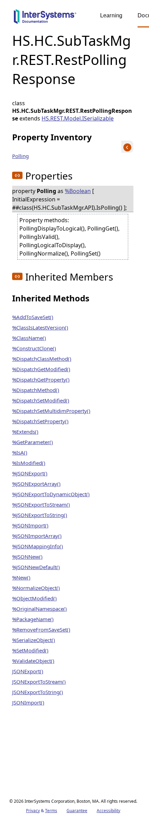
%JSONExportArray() (36, 483)
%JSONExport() (29, 473)
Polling (20, 155)
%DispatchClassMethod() (41, 358)
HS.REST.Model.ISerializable (78, 118)
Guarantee (77, 811)
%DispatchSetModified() (40, 400)
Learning (111, 15)
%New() (21, 577)
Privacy (33, 811)
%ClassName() (29, 337)
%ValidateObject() (33, 660)
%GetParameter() (32, 442)
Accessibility (108, 811)
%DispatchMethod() (35, 389)
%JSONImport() (30, 525)
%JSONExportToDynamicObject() (51, 494)
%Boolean (78, 191)
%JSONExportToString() (39, 514)
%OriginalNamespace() (39, 608)
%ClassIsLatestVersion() (40, 327)
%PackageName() (33, 619)
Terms (51, 811)
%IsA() (19, 452)
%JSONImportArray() (37, 535)
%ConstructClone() (34, 348)
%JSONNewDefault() (36, 567)
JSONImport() (28, 702)
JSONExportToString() (37, 692)
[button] (17, 175)
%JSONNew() (27, 556)
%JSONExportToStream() (41, 504)
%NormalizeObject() (36, 587)
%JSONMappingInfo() (37, 546)
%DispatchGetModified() (41, 369)
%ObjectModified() (34, 598)
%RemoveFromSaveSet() (41, 629)
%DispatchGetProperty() (41, 379)
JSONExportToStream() (39, 681)
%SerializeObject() (33, 639)
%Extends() (25, 431)
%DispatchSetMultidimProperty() (51, 410)
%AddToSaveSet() (32, 317)
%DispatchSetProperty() (40, 421)
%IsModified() (28, 462)
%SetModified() (30, 650)
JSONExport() (27, 671)
